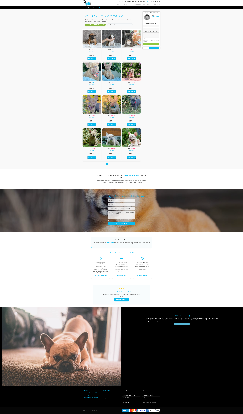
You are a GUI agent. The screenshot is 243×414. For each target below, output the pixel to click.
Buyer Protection (126, 399)
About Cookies (126, 397)
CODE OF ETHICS (127, 1)
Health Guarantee (146, 399)
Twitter (152, 48)
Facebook (150, 48)
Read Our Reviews (120, 299)
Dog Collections (136, 4)
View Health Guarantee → (121, 275)
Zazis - (91, 148)
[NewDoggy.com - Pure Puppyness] (87, 3)
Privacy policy (126, 402)
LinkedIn (154, 48)
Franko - (91, 82)
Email (156, 48)
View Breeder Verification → (100, 275)
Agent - (111, 49)
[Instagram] (157, 1)
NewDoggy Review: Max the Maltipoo (91, 397)
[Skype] (159, 1)
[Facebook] (152, 1)
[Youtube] (155, 1)
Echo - (131, 49)
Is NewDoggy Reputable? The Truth (91, 395)
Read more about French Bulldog (182, 323)
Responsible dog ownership (148, 395)
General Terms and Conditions (129, 393)
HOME (118, 4)
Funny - (111, 82)
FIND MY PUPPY (121, 224)
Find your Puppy (125, 4)
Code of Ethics (146, 393)
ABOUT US (121, 1)
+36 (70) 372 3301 (143, 1)
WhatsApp (158, 48)
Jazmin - (131, 82)
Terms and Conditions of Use (129, 395)
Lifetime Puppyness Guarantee (149, 402)
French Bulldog (91, 51)
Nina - (111, 115)
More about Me (91, 58)
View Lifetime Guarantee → (142, 275)
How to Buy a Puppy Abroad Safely (91, 392)
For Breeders (146, 390)
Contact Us (157, 4)
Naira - (91, 115)
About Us (125, 390)
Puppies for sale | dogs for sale (92, 7)
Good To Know (147, 4)
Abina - (91, 49)
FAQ (144, 397)
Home (84, 7)
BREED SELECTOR (135, 1)
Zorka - (131, 148)
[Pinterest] (153, 1)
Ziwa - (111, 148)
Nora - (131, 115)
